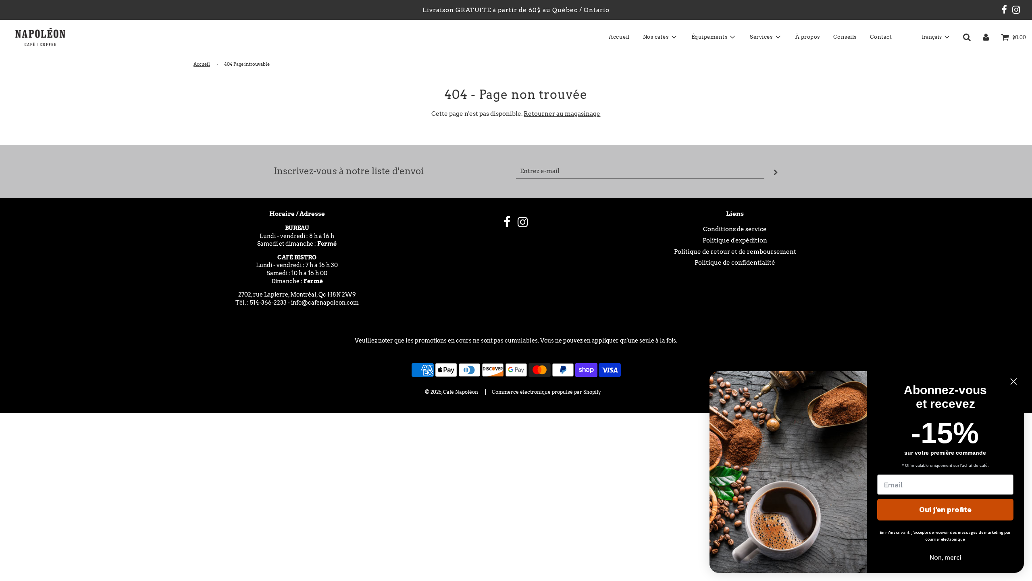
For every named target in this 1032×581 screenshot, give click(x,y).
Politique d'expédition (735, 240)
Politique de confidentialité (735, 262)
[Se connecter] (986, 37)
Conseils (845, 37)
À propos (807, 37)
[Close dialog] (1014, 381)
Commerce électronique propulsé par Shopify (546, 392)
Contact (881, 37)
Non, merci (945, 557)
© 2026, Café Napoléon (451, 392)
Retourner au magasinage (562, 113)
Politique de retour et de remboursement (735, 251)
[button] (935, 37)
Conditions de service (735, 229)
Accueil (619, 37)
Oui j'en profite (945, 509)
